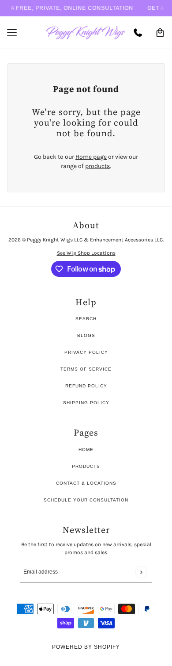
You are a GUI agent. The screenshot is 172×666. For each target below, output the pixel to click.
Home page (91, 157)
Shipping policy (86, 402)
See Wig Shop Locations (86, 253)
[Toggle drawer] (12, 32)
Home (86, 449)
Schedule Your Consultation (86, 500)
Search (86, 318)
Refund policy (86, 385)
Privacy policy (86, 352)
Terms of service (86, 369)
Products (86, 466)
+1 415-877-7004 (140, 32)
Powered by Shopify (86, 647)
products (97, 166)
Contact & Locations (86, 483)
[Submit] (141, 572)
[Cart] (160, 33)
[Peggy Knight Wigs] (86, 32)
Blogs (86, 335)
